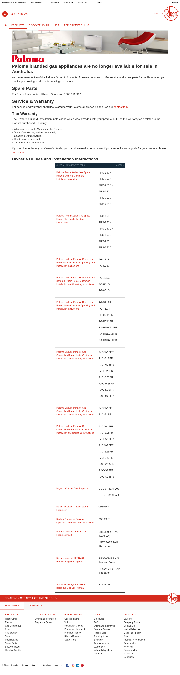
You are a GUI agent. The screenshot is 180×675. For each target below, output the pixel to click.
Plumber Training (73, 633)
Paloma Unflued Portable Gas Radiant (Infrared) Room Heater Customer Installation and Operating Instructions (75, 280)
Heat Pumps (11, 619)
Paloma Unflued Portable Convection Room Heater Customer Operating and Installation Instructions (75, 262)
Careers (128, 619)
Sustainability (68, 2)
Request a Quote (43, 622)
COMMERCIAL (36, 605)
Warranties (99, 647)
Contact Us (98, 2)
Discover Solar (39, 25)
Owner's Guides (102, 629)
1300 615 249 (19, 14)
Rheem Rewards (72, 636)
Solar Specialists (52, 2)
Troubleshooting (102, 643)
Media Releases (132, 629)
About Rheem (132, 614)
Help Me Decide (13, 650)
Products (17, 25)
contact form (121, 106)
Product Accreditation (134, 640)
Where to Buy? (83, 2)
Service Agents (35, 2)
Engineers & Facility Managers (14, 2)
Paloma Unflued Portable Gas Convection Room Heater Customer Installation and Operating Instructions (75, 355)
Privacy (25, 665)
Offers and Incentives (45, 619)
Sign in (175, 2)
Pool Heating (11, 640)
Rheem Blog (100, 633)
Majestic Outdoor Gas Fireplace (72, 488)
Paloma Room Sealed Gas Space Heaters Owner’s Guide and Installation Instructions (73, 175)
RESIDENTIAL (12, 605)
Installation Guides (73, 626)
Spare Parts (11, 643)
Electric (9, 622)
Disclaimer (47, 665)
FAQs (97, 622)
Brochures (99, 619)
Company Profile (132, 622)
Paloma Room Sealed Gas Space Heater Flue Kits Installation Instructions (73, 219)
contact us (18, 152)
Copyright (35, 665)
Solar (7, 636)
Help (57, 25)
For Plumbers (73, 25)
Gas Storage (11, 633)
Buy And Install (12, 647)
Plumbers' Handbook (74, 629)
